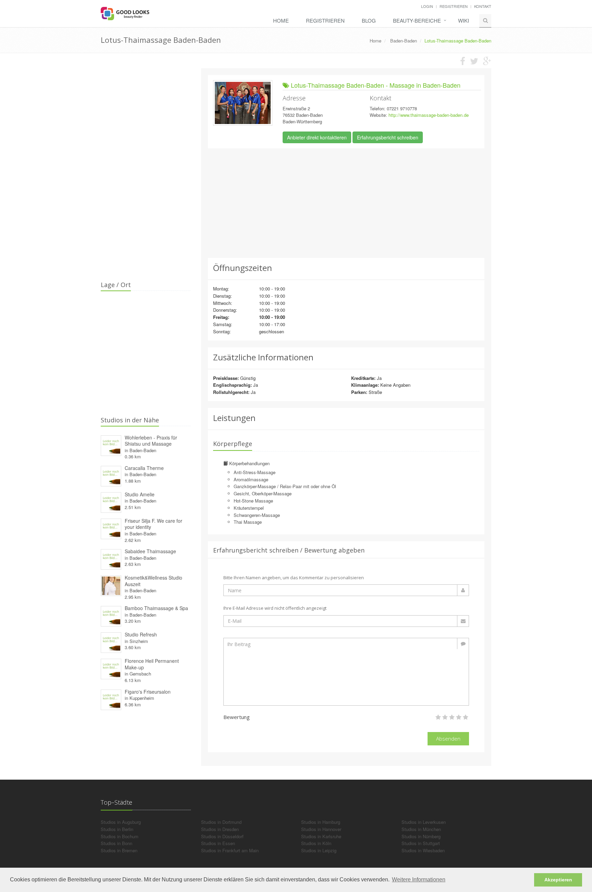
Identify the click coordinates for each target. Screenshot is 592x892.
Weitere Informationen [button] (418, 879)
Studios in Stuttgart (421, 843)
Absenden (448, 738)
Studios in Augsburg (121, 822)
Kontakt (482, 6)
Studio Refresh (141, 634)
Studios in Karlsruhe (321, 836)
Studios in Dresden (220, 829)
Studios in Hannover (321, 829)
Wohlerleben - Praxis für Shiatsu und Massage (151, 440)
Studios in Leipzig (318, 850)
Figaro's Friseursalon (148, 691)
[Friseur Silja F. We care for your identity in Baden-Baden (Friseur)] (111, 527)
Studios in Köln (316, 843)
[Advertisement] (346, 203)
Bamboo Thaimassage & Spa (156, 608)
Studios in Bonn (116, 843)
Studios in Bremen (119, 850)
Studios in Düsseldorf (222, 836)
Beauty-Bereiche (417, 20)
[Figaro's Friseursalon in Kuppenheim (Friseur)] (111, 698)
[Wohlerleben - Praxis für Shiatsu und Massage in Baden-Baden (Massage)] (111, 444)
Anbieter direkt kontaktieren (317, 137)
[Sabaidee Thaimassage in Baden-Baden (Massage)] (111, 558)
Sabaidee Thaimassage (150, 551)
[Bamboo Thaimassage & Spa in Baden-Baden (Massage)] (111, 615)
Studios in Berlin (117, 829)
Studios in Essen (218, 843)
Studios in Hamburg (320, 822)
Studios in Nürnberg (421, 836)
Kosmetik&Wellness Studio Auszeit (153, 580)
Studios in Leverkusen (424, 822)
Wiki (463, 20)
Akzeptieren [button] (558, 879)
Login (427, 6)
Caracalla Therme (144, 467)
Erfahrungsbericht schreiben (387, 137)
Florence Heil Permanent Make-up (152, 664)
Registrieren (454, 6)
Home (281, 20)
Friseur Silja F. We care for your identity (153, 524)
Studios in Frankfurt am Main (230, 850)
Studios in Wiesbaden (423, 850)
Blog (369, 20)
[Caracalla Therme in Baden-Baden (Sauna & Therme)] (111, 475)
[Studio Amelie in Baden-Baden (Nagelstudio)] (111, 501)
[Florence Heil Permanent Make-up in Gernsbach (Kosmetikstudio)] (111, 668)
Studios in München (421, 829)
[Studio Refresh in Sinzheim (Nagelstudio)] (111, 642)
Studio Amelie (140, 494)
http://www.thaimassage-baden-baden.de (428, 115)
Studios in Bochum (119, 836)
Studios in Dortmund (221, 822)
